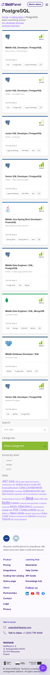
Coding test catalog (13, 575)
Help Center (32, 570)
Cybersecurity (31, 490)
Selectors (32, 516)
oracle (5, 509)
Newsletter (31, 565)
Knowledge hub (34, 581)
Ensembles (18, 494)
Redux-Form (36, 513)
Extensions (43, 494)
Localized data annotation (29, 503)
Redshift (28, 513)
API (39, 484)
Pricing (7, 565)
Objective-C (25, 506)
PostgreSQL (17, 65)
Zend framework (20, 519)
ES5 (24, 494)
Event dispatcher (32, 494)
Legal (6, 603)
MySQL (27, 285)
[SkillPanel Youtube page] (32, 593)
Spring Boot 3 (23, 239)
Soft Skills (25, 150)
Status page (9, 581)
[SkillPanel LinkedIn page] (27, 593)
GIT (23, 498)
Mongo (15, 328)
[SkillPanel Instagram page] (37, 593)
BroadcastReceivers (10, 488)
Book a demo (35, 4)
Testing (6, 518)
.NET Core (8, 481)
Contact (7, 598)
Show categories (14, 446)
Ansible (34, 484)
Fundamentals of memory (11, 499)
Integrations (9, 570)
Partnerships (10, 593)
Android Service (23, 484)
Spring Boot (11, 239)
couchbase (19, 491)
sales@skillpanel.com (19, 627)
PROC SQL (40, 510)
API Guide (31, 575)
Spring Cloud (41, 516)
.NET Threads (19, 481)
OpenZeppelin (38, 507)
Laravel (15, 502)
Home (5, 17)
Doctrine (10, 494)
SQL (8, 65)
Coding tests (16, 17)
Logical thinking (31, 65)
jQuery (36, 499)
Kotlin (6, 502)
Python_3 (6, 513)
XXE (12, 519)
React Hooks (17, 513)
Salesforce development (18, 516)
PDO (11, 510)
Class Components (30, 487)
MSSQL (29, 371)
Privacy (7, 609)
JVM (41, 499)
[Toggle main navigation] (46, 4)
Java (33, 239)
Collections (8, 490)
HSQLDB (24, 328)
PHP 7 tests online (24, 509)
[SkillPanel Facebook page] (43, 593)
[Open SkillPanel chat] (43, 668)
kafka (46, 499)
